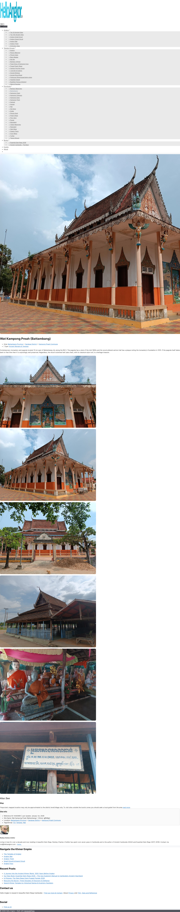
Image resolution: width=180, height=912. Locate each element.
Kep (11, 106)
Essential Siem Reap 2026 (18, 142)
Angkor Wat (13, 41)
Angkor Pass (8, 864)
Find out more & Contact (53, 893)
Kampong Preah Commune (48, 344)
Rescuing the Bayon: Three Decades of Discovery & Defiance (27, 881)
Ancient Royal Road (16, 75)
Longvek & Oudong (16, 70)
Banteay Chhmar (15, 61)
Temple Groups (9, 48)
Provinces (7, 86)
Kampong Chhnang (16, 95)
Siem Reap (13, 129)
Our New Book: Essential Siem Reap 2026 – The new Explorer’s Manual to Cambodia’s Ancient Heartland (43, 876)
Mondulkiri (13, 122)
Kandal (12, 104)
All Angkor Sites (15, 46)
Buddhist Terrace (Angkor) (18, 82)
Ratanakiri (13, 127)
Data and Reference (89, 893)
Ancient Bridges (15, 73)
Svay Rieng (13, 133)
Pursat (12, 120)
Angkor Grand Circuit (16, 39)
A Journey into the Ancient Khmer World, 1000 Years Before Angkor (29, 873)
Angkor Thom (14, 43)
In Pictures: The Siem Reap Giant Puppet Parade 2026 (24, 878)
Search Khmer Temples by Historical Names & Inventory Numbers (28, 883)
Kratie (12, 111)
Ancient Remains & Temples (18, 346)
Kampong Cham (15, 93)
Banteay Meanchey (16, 88)
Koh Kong (13, 109)
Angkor (6, 30)
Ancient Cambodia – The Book (19, 145)
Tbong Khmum (14, 138)
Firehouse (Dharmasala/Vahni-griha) (21, 77)
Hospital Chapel (15, 79)
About (6, 149)
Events (6, 147)
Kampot (12, 102)
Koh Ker (12, 59)
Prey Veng (13, 118)
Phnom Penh (14, 113)
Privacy (71, 893)
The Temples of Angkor (12, 854)
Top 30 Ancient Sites (16, 32)
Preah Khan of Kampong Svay (19, 64)
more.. (19, 844)
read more (126, 807)
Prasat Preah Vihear (16, 66)
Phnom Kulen (14, 55)
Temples (19, 823)
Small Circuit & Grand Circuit (14, 861)
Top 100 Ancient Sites (17, 34)
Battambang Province (15, 344)
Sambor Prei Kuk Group (17, 68)
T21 (14, 823)
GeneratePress (29, 911)
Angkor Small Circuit (16, 37)
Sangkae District (31, 344)
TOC (79, 893)
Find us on (8, 907)
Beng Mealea (14, 57)
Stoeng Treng (14, 131)
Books (6, 140)
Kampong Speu (15, 97)
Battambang (14, 91)
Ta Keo (12, 136)
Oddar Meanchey (15, 124)
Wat (24, 823)
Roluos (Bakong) (15, 52)
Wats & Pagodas (15, 84)
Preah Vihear (14, 115)
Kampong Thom (15, 100)
